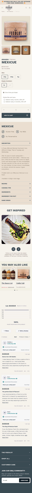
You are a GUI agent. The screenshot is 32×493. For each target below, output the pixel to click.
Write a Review (24, 331)
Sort (15, 337)
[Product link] (9, 277)
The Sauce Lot (7, 283)
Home (3, 11)
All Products (10, 11)
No (5, 85)
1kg (19, 77)
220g (5, 77)
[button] (2, 7)
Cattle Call (20, 283)
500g (12, 77)
